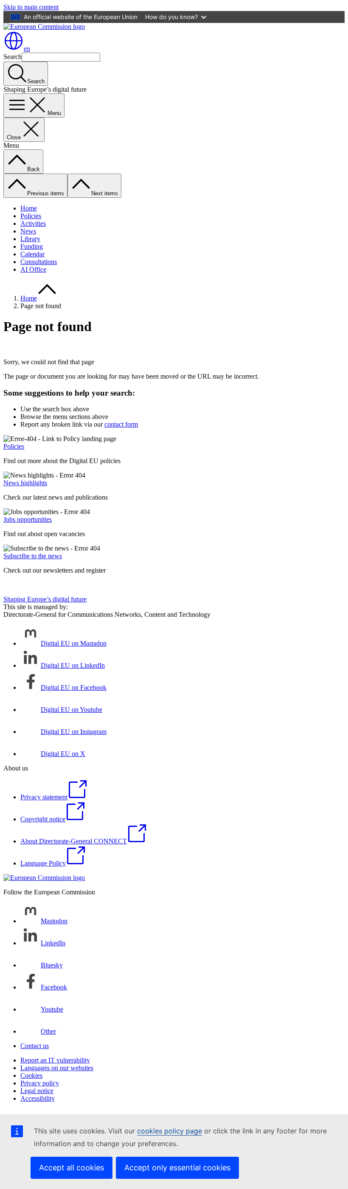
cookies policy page (169, 1131)
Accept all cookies (71, 1167)
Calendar (32, 254)
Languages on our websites (56, 1067)
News (28, 231)
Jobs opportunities (27, 519)
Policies (30, 215)
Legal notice (36, 1090)
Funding (31, 246)
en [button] (27, 48)
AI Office (33, 269)
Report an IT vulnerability (55, 1060)
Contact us (34, 1045)
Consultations (38, 261)
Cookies (31, 1075)
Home (28, 208)
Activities (33, 223)
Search (12, 56)
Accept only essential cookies (177, 1167)
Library (30, 238)
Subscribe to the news (32, 555)
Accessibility (37, 1098)
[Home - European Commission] (44, 26)
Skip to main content (31, 7)
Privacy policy (39, 1083)
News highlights (25, 482)
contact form (121, 424)
